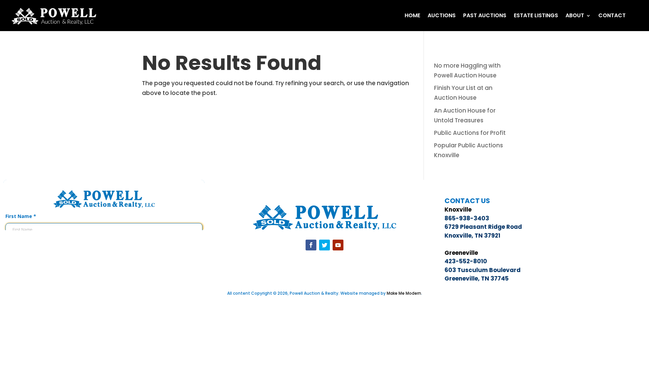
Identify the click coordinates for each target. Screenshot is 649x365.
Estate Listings (536, 15)
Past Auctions (484, 15)
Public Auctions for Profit (470, 133)
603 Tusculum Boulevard (482, 270)
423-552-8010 (465, 261)
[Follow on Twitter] (324, 245)
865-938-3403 (466, 218)
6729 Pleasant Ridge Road (483, 227)
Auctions (442, 15)
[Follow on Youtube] (338, 245)
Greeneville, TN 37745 (476, 278)
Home (412, 15)
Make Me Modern (404, 293)
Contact (612, 15)
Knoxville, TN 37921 (472, 236)
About (575, 15)
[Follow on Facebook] (311, 245)
